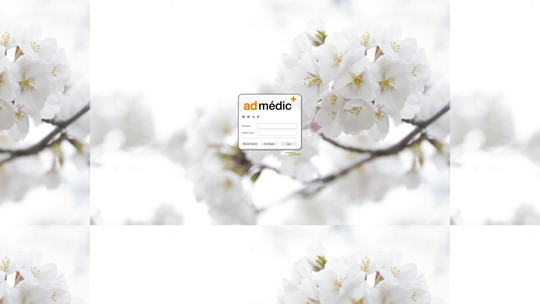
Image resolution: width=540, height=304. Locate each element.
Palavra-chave (248, 132)
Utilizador (246, 126)
